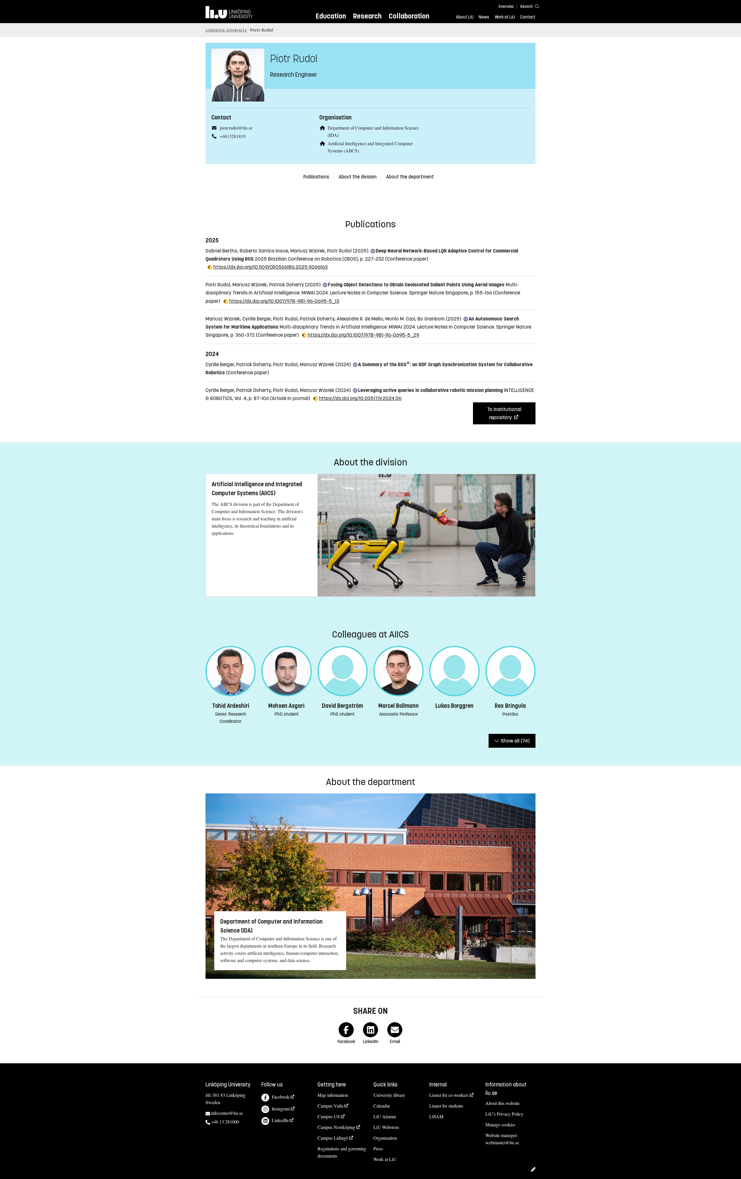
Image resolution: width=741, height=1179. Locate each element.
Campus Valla (330, 1106)
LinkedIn (280, 1120)
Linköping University (226, 30)
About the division (358, 177)
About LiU (465, 17)
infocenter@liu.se (227, 1113)
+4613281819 (232, 136)
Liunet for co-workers (449, 1095)
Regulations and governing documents (342, 1152)
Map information (333, 1095)
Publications (316, 177)
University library (389, 1095)
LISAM (436, 1116)
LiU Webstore (386, 1127)
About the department (410, 177)
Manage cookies (500, 1124)
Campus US (329, 1116)
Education (331, 16)
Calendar (381, 1106)
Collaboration (409, 16)
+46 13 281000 (225, 1122)
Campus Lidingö (333, 1138)
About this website (502, 1103)
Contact (527, 17)
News (484, 17)
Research (367, 16)
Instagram (281, 1109)
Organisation (385, 1138)
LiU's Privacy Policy (504, 1114)
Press (378, 1148)
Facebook (280, 1097)
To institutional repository (504, 413)
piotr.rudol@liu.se (236, 128)
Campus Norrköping (336, 1127)
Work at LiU (505, 17)
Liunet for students (446, 1106)
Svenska (506, 6)
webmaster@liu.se (502, 1142)
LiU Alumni (384, 1116)
